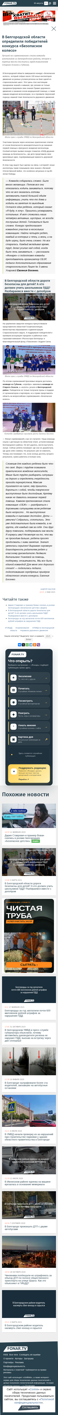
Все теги (13, 1354)
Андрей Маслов (47, 589)
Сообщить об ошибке (29, 1354)
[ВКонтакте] (19, 644)
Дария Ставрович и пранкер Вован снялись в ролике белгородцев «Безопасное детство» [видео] (31, 606)
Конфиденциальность (14, 1366)
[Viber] (38, 644)
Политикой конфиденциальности (34, 1401)
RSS (5, 1354)
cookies (27, 1377)
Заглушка (28, 1358)
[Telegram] (31, 644)
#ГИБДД (8, 628)
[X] (23, 644)
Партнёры (8, 1362)
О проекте (8, 1358)
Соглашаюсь (30, 1407)
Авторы (19, 1358)
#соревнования (22, 628)
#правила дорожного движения (34, 630)
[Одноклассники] (34, 644)
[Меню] (54, 3)
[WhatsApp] (27, 644)
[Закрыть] (54, 29)
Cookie (34, 1389)
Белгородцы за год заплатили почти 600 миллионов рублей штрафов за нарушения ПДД (31, 619)
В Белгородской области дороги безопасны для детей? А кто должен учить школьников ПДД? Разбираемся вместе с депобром (29, 613)
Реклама (19, 1362)
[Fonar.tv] (9, 3)
